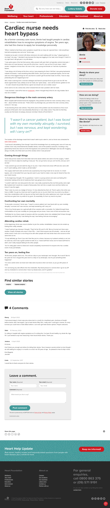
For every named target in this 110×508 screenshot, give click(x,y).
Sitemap (41, 500)
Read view (101, 28)
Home (6, 22)
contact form (77, 490)
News (67, 3)
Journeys (12, 22)
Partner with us (43, 486)
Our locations (43, 477)
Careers (41, 475)
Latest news (42, 482)
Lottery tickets (75, 8)
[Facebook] (6, 434)
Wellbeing (12, 16)
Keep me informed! (91, 449)
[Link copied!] (19, 434)
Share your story (86, 84)
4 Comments (86, 62)
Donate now (96, 8)
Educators (64, 16)
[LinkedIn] (15, 434)
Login (97, 3)
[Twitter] (12, 434)
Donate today (85, 131)
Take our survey (86, 108)
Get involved (81, 16)
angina (8, 284)
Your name (16, 382)
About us (98, 16)
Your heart (28, 16)
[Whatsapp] (9, 434)
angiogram (31, 90)
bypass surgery (20, 284)
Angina (81, 58)
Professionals (46, 16)
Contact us (60, 3)
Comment (16, 389)
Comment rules (14, 416)
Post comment (20, 408)
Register (102, 3)
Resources (74, 3)
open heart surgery (11, 141)
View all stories (15, 292)
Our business (43, 479)
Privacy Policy (48, 412)
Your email (45, 382)
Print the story (90, 28)
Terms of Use (37, 412)
